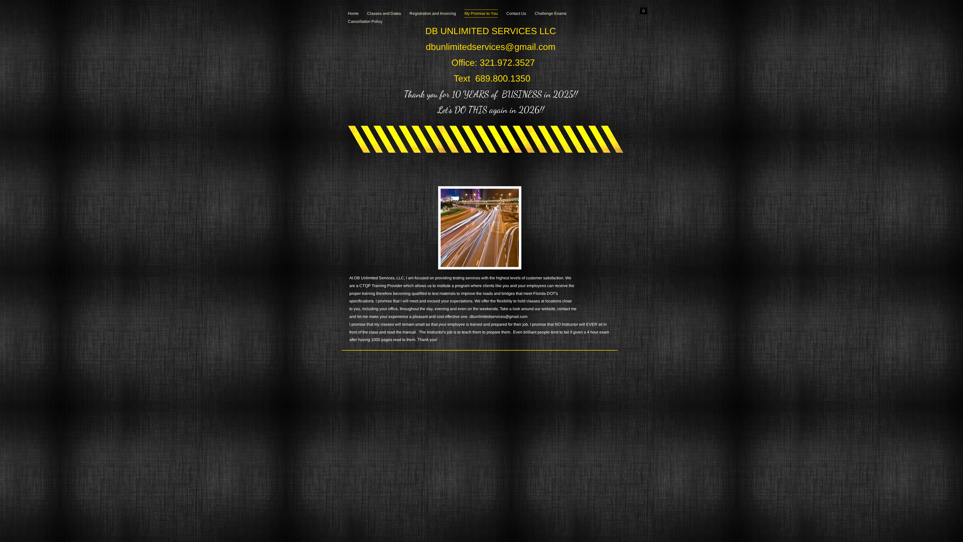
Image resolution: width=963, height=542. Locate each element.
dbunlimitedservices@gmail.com (490, 47)
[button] (643, 9)
